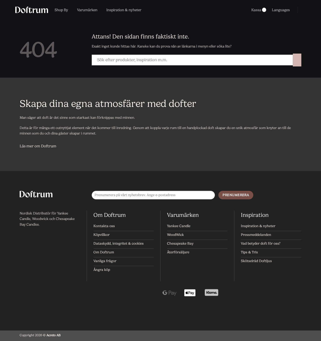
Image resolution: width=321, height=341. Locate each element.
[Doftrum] (31, 10)
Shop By (61, 10)
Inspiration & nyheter (123, 10)
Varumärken (87, 10)
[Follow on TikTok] (297, 195)
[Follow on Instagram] (288, 195)
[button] (304, 9)
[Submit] (297, 60)
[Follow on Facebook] (279, 195)
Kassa (256, 10)
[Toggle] (296, 146)
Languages (281, 10)
